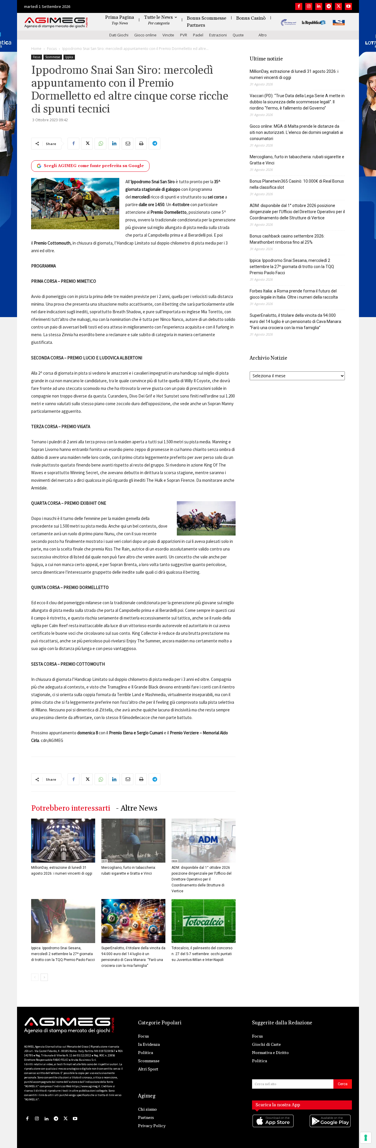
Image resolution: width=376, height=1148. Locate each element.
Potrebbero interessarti (70, 808)
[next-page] (44, 977)
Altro (262, 35)
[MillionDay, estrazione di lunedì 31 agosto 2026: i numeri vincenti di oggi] (63, 841)
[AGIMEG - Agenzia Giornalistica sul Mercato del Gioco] (56, 22)
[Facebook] (298, 6)
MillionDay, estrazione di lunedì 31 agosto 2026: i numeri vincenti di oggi (294, 74)
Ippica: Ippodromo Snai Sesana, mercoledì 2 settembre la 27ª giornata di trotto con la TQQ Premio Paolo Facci (63, 954)
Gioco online (145, 35)
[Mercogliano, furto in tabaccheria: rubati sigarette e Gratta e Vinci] (133, 841)
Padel (198, 35)
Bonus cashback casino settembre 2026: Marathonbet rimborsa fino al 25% (287, 239)
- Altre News (136, 808)
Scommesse (52, 57)
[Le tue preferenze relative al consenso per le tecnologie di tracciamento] (365, 1137)
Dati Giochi (118, 35)
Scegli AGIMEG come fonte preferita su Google (94, 166)
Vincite (168, 35)
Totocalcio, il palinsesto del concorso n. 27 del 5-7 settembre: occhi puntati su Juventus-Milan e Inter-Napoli (202, 954)
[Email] (127, 143)
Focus (52, 48)
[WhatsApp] (100, 143)
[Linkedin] (318, 6)
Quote (238, 35)
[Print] (141, 143)
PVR (183, 35)
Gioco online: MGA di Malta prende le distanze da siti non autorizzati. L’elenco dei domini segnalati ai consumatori (296, 132)
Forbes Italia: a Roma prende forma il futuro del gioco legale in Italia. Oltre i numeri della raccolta (294, 294)
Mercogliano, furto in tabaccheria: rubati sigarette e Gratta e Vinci (297, 159)
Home (36, 48)
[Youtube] (348, 6)
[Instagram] (308, 6)
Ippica (69, 57)
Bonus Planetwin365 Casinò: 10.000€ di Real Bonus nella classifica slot (297, 184)
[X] (338, 6)
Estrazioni (218, 35)
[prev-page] (34, 977)
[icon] (273, 1126)
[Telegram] (328, 6)
